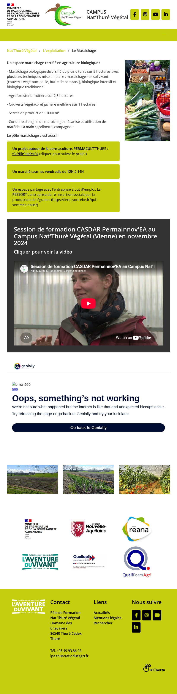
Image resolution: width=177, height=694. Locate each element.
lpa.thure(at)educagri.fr (69, 656)
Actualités (102, 612)
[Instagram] (145, 14)
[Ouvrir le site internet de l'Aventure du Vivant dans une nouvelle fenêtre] (28, 612)
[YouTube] (155, 14)
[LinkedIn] (165, 14)
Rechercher (103, 623)
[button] (164, 35)
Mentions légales (107, 617)
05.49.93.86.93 (69, 650)
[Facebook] (134, 14)
